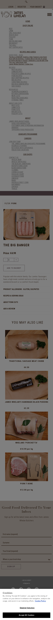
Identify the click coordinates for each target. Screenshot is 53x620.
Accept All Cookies (26, 615)
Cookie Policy (40, 601)
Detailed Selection (27, 608)
